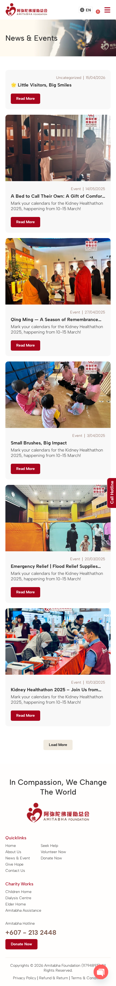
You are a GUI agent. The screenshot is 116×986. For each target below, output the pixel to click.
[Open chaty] (101, 972)
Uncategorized (68, 77)
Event (76, 189)
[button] (58, 745)
